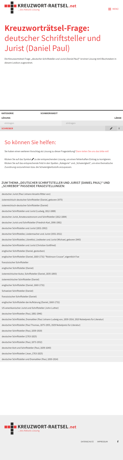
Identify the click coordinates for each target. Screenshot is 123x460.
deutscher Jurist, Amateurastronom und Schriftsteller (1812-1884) (34, 216)
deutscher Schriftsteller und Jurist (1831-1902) (24, 228)
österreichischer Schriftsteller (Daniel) (20, 279)
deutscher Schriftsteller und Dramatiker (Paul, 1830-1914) (30, 359)
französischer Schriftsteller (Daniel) (19, 296)
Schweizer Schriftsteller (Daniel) (17, 290)
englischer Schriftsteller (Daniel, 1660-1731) (23, 285)
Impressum (102, 441)
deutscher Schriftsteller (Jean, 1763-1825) (22, 353)
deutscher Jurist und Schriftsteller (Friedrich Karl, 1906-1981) (32, 222)
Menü (113, 9)
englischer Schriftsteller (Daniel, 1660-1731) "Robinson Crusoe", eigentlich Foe (40, 256)
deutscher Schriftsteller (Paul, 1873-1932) (22, 342)
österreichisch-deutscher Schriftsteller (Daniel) (25, 205)
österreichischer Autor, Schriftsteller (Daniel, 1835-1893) (29, 273)
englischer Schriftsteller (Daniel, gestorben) (23, 251)
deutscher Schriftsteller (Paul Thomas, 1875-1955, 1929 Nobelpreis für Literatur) (41, 325)
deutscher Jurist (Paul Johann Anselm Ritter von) (26, 194)
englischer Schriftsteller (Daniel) (18, 268)
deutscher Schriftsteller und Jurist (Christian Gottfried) (29, 245)
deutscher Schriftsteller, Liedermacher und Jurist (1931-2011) (32, 233)
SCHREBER (7, 128)
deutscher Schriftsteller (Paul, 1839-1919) (22, 330)
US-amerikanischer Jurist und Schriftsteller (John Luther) (30, 308)
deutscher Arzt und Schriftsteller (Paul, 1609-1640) (26, 347)
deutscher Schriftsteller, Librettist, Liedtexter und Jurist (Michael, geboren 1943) (41, 239)
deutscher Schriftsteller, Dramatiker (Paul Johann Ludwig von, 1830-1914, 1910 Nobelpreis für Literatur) (53, 319)
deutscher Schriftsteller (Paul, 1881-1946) (22, 313)
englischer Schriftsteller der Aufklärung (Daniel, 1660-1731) (31, 302)
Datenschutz (87, 441)
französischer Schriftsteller (15, 262)
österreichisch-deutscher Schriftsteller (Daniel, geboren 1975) (32, 199)
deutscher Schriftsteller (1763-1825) (19, 336)
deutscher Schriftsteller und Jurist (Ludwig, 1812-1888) (29, 211)
